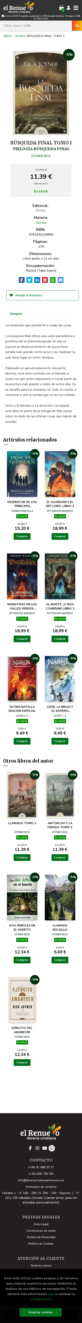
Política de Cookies (41, 1244)
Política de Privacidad (41, 1237)
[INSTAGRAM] (37, 1148)
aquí (51, 1293)
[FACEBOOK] (30, 1148)
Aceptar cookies (40, 1312)
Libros (7, 36)
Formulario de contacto (41, 1187)
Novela (20, 36)
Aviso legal (41, 1224)
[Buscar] (77, 26)
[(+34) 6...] (52, 1148)
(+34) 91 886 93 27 (41, 1167)
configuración (40, 1299)
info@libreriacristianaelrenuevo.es (41, 1180)
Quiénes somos (41, 1266)
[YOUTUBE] (44, 1148)
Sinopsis (16, 314)
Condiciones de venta (41, 1231)
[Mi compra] (61, 7)
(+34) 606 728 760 (41, 1174)
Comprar (22, 536)
